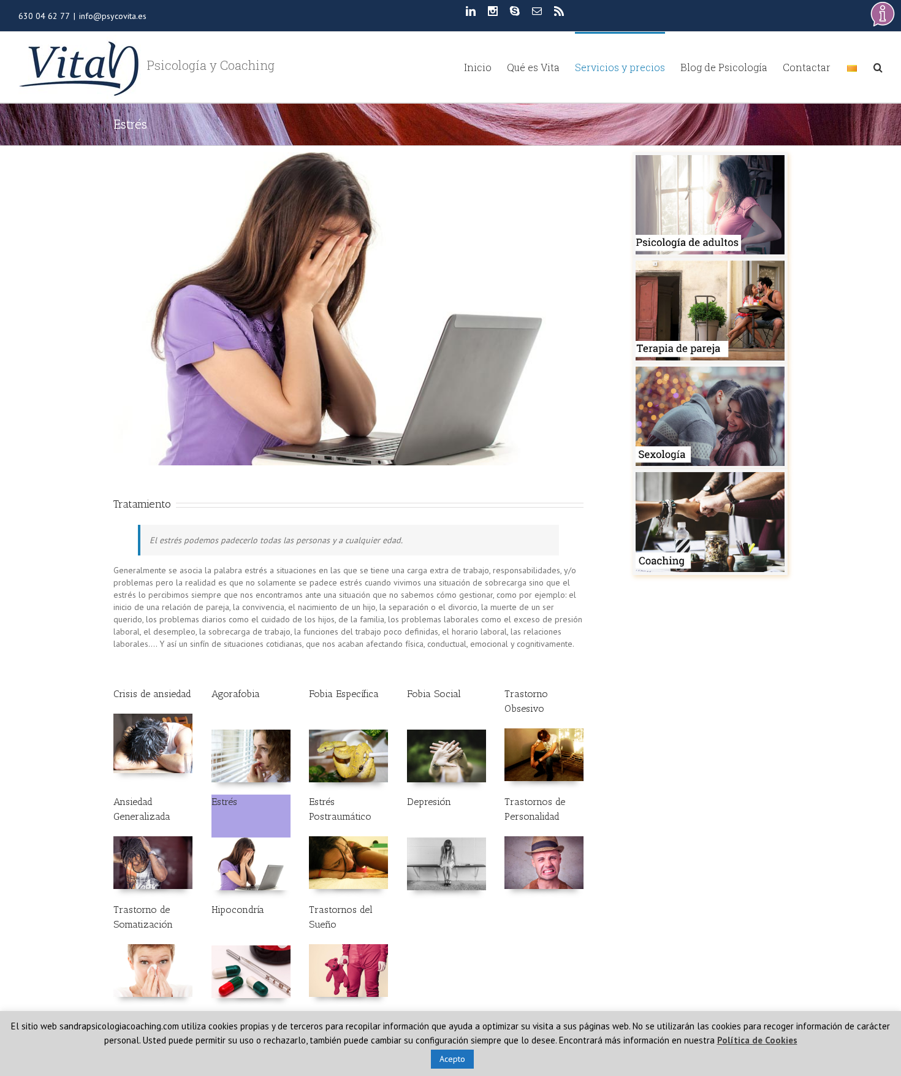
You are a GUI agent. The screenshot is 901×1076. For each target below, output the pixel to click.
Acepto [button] (452, 1058)
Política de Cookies (757, 1040)
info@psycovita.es (112, 15)
